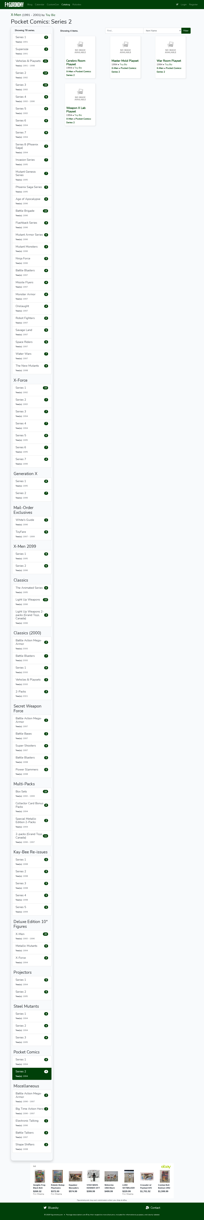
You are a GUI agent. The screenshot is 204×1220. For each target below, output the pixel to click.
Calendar (39, 4)
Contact (154, 1208)
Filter (186, 30)
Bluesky (52, 1208)
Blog (29, 4)
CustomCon (53, 4)
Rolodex (77, 4)
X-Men (16, 14)
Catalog (66, 4)
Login (184, 4)
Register (193, 4)
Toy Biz (50, 15)
